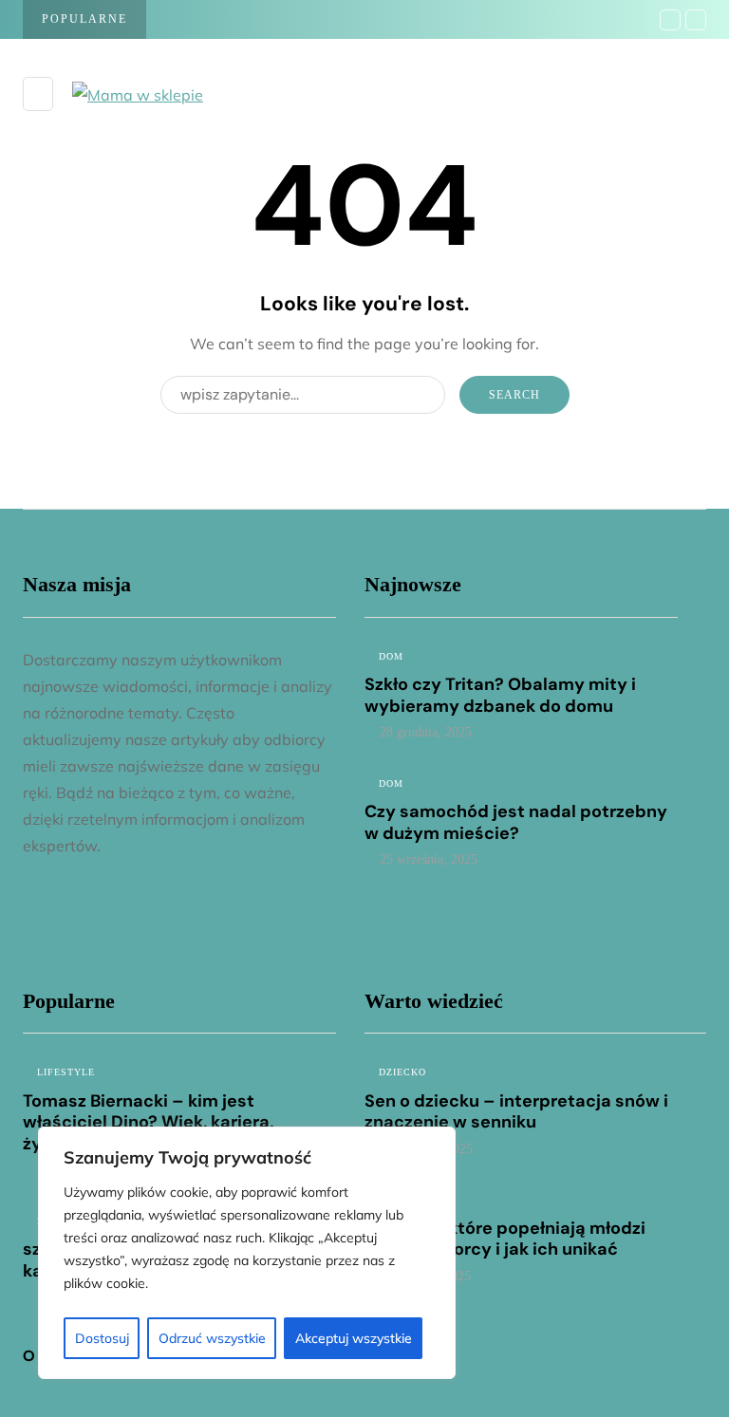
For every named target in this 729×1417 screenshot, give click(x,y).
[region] (247, 1253)
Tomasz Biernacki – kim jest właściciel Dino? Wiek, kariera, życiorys (148, 1122)
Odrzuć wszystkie (212, 1338)
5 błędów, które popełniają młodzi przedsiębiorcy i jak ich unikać (504, 1239)
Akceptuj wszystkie (353, 1338)
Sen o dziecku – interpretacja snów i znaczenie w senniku (516, 1112)
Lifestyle (66, 1072)
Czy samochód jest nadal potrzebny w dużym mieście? (515, 822)
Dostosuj (102, 1338)
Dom (391, 656)
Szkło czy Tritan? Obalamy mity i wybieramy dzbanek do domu (500, 695)
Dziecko (402, 1072)
